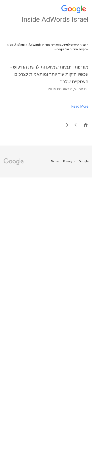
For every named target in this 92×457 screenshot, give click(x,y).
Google (82, 161)
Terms (55, 161)
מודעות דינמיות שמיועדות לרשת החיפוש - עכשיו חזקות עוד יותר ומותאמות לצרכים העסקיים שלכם (49, 74)
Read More (79, 106)
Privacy (67, 161)
